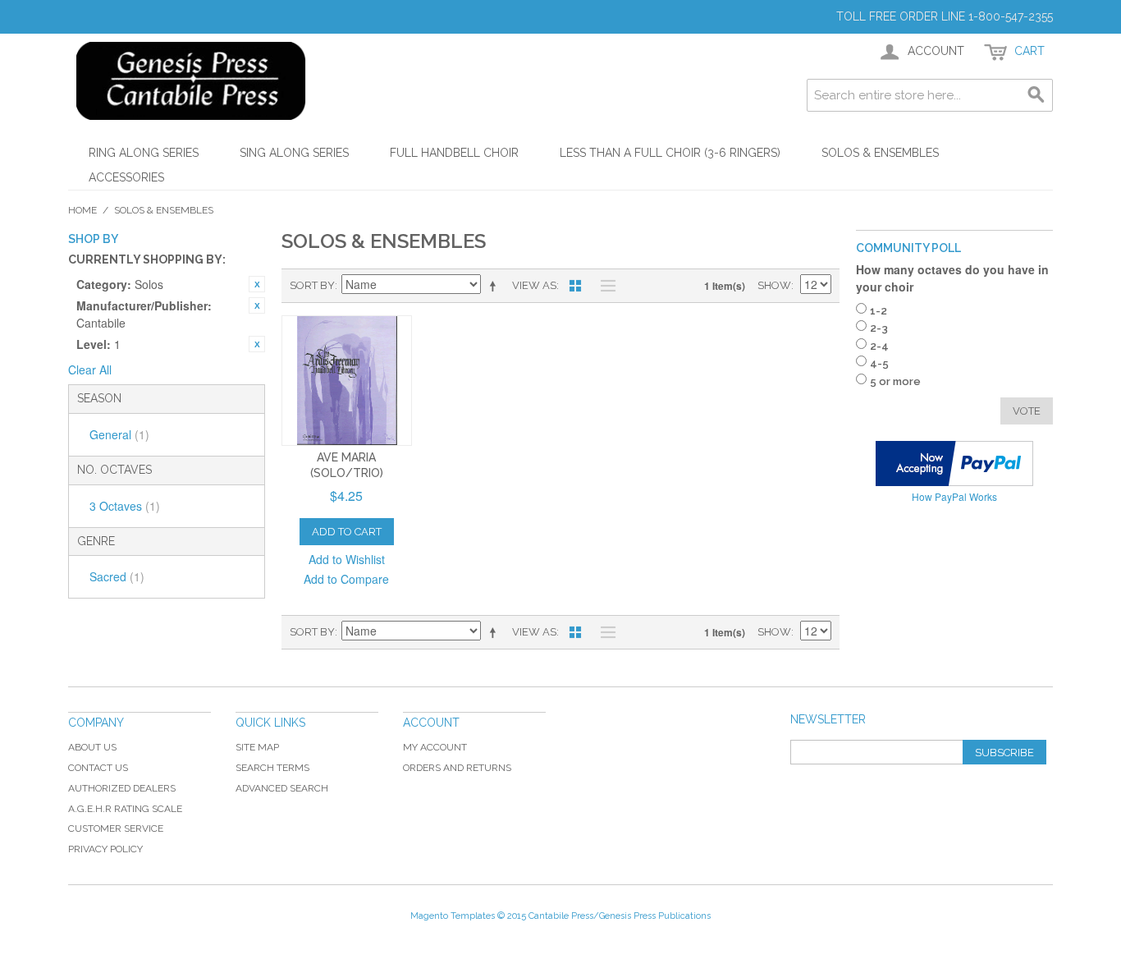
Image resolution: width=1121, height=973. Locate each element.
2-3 (879, 328)
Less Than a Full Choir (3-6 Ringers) (670, 152)
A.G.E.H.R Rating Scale (125, 809)
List (604, 285)
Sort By (312, 285)
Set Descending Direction (495, 285)
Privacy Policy (105, 849)
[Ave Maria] (346, 380)
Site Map (257, 747)
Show (774, 285)
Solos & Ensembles (880, 152)
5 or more (895, 381)
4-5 (879, 363)
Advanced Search (282, 788)
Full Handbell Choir (454, 152)
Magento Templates (452, 916)
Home (82, 210)
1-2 (878, 311)
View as (534, 285)
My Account (435, 747)
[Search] (1036, 95)
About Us (92, 747)
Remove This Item (257, 284)
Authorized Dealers (122, 788)
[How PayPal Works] (954, 463)
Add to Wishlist (347, 559)
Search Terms (272, 767)
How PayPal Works (954, 496)
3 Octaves (124, 506)
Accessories (126, 177)
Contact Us (98, 767)
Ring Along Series (144, 152)
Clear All (90, 369)
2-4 (879, 346)
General (119, 434)
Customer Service (115, 828)
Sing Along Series (294, 152)
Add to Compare (346, 579)
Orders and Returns (457, 767)
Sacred (116, 576)
